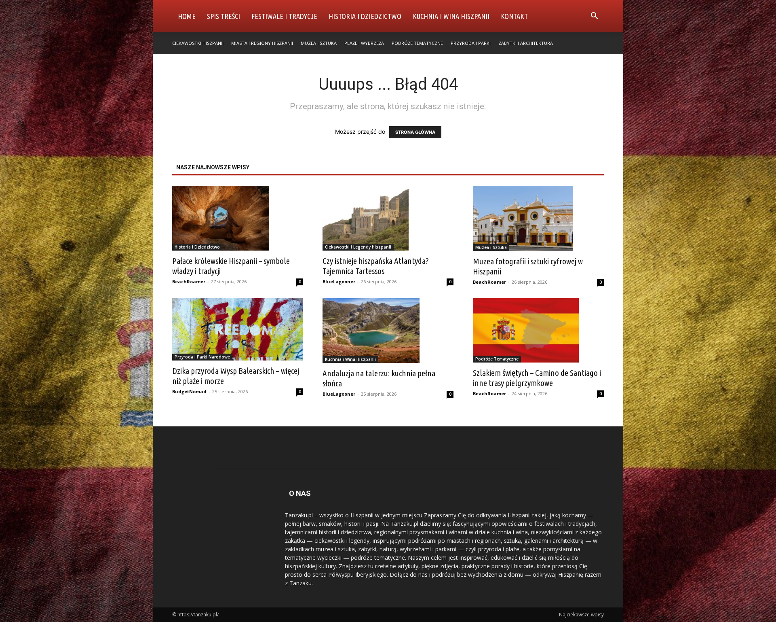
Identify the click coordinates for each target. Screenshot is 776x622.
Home (187, 16)
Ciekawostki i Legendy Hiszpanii (358, 247)
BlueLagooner (339, 281)
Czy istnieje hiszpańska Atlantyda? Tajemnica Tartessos (376, 266)
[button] (594, 17)
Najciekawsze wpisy (581, 614)
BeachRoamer (188, 281)
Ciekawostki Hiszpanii (198, 43)
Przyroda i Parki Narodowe (202, 357)
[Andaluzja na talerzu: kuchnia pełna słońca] (388, 330)
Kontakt (514, 16)
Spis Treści (223, 16)
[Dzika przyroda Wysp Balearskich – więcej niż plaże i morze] (237, 329)
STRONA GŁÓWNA (415, 132)
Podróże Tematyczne (417, 43)
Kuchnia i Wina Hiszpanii (451, 16)
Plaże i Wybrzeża (364, 43)
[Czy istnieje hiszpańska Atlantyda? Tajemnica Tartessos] (388, 218)
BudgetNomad (189, 391)
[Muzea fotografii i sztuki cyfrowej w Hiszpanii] (538, 218)
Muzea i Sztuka (319, 43)
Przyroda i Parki (471, 43)
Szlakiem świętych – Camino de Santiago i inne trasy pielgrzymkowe (537, 378)
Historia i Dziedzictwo (365, 16)
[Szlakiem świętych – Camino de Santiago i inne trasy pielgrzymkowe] (538, 330)
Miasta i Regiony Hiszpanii (262, 43)
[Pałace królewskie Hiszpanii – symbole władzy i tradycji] (237, 218)
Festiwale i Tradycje (284, 16)
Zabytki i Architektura (525, 43)
